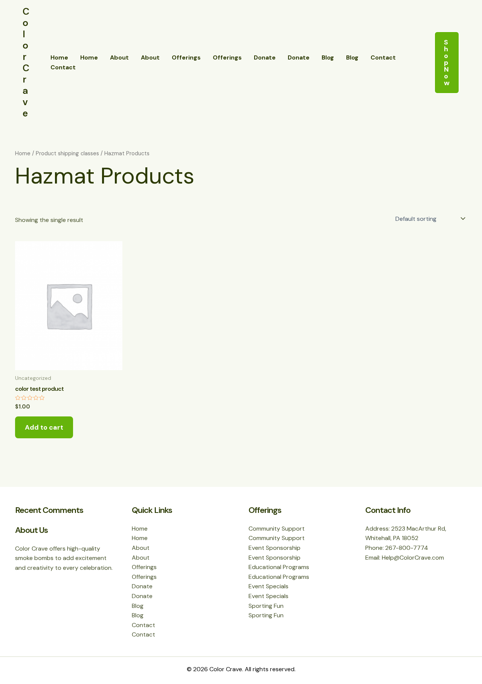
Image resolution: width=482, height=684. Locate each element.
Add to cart (44, 427)
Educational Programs (279, 567)
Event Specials (268, 586)
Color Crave (26, 62)
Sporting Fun (266, 606)
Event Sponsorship (274, 548)
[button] (446, 62)
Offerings (186, 57)
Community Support (277, 529)
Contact (383, 57)
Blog (328, 57)
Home (59, 57)
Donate (265, 57)
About (119, 57)
